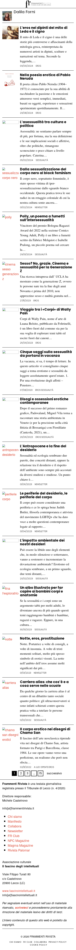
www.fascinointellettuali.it (18, 891)
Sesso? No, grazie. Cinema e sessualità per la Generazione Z (46, 267)
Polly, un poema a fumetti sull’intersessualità (42, 218)
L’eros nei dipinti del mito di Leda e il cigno (43, 30)
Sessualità (42, 160)
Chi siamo (15, 816)
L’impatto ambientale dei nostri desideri (42, 542)
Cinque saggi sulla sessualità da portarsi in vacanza (46, 354)
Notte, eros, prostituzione (42, 638)
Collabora (14, 826)
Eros (38, 66)
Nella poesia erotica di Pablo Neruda (45, 77)
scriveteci (21, 907)
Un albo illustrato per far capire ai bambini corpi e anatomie (41, 591)
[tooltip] (16, 16)
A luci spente (41, 767)
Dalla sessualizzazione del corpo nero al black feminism (45, 171)
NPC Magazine (18, 840)
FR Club (13, 835)
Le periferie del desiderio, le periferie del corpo (44, 495)
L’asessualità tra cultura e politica (43, 124)
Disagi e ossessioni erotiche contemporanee (44, 401)
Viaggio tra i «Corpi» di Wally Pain (45, 311)
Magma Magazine (20, 845)
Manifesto (15, 821)
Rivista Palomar (19, 850)
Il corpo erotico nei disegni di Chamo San (45, 731)
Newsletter (41, 207)
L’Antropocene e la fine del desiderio (43, 448)
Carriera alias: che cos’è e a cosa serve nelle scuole (44, 684)
